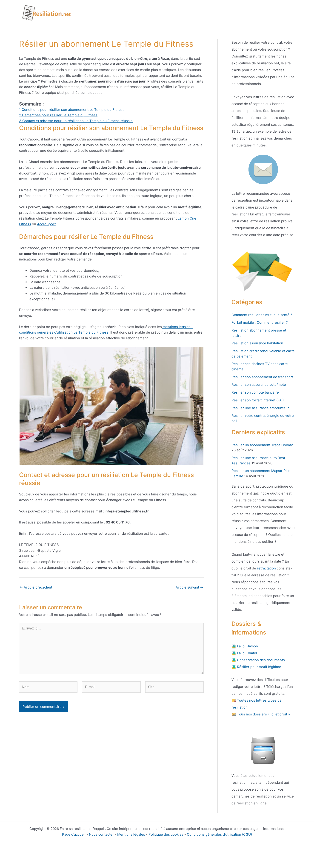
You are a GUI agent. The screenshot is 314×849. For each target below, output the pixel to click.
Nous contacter (101, 834)
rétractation (266, 568)
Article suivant (189, 587)
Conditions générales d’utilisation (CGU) (219, 834)
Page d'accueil (74, 834)
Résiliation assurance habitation (257, 343)
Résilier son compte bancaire (255, 392)
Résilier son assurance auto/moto (258, 384)
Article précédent (36, 587)
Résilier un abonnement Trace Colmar (262, 445)
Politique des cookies (165, 834)
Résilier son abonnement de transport (262, 377)
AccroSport (46, 224)
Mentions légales (131, 834)
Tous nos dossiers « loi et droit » (263, 714)
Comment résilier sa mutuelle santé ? (261, 315)
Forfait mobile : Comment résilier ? (259, 322)
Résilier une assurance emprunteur (260, 408)
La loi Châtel (246, 653)
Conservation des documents (260, 660)
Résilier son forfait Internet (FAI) (257, 400)
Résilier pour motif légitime (258, 667)
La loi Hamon (247, 646)
